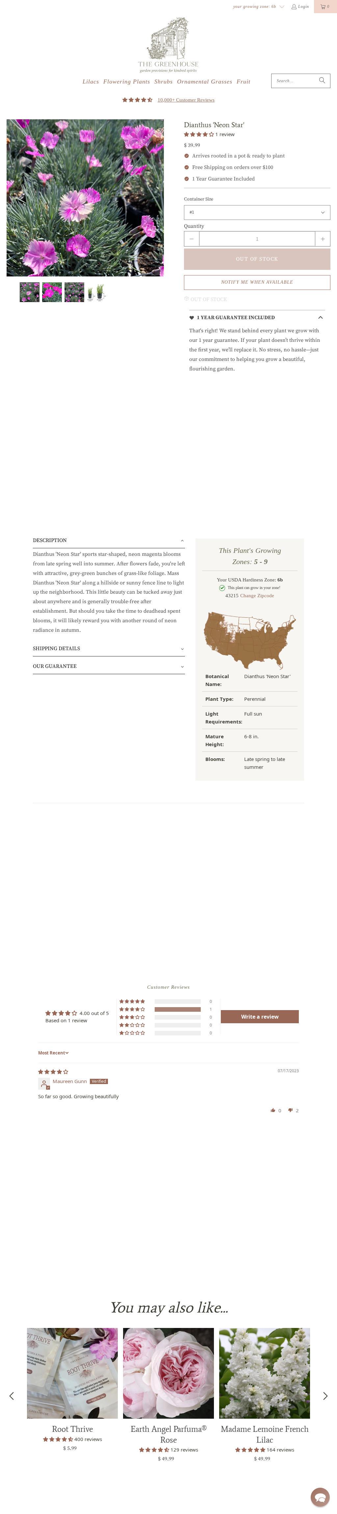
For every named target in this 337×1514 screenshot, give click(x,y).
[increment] (322, 238)
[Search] (322, 81)
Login (303, 6)
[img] (53, 1071)
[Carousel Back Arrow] (12, 1396)
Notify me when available (257, 282)
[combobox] (300, 81)
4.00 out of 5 (94, 1013)
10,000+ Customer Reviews (186, 100)
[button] (199, 134)
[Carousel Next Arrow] (325, 1396)
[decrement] (191, 238)
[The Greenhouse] (168, 45)
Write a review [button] (260, 1016)
